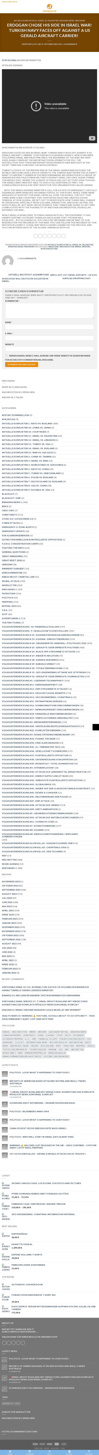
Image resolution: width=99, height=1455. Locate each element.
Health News (10, 1016)
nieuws (34, 1046)
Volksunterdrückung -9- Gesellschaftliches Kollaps (35, 631)
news (5, 1046)
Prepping (7, 602)
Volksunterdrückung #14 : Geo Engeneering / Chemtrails (37, 697)
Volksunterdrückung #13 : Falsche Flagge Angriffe (33, 693)
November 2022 (11, 931)
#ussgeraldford (49, 249)
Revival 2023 (9, 606)
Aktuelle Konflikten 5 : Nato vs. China (25, 469)
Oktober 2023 (10, 885)
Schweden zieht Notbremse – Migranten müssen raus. (43, 1103)
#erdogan (53, 247)
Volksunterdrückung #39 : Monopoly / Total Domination (37, 763)
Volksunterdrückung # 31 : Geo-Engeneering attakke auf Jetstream (44, 672)
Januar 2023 (9, 923)
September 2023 (11, 889)
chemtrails (29, 1035)
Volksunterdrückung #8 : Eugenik (23, 830)
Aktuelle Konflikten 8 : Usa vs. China (24, 485)
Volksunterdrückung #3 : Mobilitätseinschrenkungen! (36, 734)
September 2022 (11, 939)
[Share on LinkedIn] (54, 236)
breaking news (78, 1032)
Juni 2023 (7, 902)
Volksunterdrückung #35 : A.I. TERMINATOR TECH (31, 747)
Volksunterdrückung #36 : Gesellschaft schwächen (34, 751)
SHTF (5, 614)
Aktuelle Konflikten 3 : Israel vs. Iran (25, 460)
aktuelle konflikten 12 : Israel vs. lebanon (28, 440)
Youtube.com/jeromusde (56, 1056)
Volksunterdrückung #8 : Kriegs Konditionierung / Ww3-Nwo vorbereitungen (40, 835)
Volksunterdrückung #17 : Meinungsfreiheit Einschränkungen (40, 709)
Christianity (9, 514)
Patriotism (8, 593)
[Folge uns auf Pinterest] (23, 1343)
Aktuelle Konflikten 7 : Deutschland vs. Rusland (32, 481)
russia (91, 1046)
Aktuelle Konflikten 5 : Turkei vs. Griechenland (31, 473)
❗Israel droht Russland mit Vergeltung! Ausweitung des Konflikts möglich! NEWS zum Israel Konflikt (45, 1003)
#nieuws (86, 247)
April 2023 (8, 910)
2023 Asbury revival (58, 1032)
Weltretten (9, 859)
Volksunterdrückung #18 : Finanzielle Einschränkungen (37, 714)
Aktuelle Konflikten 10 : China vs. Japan (26, 427)
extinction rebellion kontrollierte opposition (32, 539)
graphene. (8, 1042)
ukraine (52, 1050)
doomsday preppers (13, 1039)
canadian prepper (12, 1035)
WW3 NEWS (80, 21)
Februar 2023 (10, 918)
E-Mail (9, 333)
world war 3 (9, 1053)
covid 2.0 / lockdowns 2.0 (17, 519)
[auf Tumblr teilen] (59, 236)
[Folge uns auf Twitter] (13, 1343)
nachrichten (76, 1042)
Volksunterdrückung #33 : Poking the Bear (28, 738)
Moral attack (10, 581)
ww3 (20, 1053)
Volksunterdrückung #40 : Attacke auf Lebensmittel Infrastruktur (44, 772)
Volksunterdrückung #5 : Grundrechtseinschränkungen (37, 813)
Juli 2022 (7, 948)
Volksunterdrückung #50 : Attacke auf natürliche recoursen (40, 817)
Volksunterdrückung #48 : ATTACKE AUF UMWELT (31, 805)
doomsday (78, 1035)
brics (5, 506)
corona (50, 1035)
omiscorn (68, 1046)
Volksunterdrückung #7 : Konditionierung (28, 826)
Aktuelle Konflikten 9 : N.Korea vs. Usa (26, 490)
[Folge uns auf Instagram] (9, 1343)
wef (67, 1050)
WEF (4, 855)
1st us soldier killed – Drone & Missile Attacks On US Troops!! (48, 1154)
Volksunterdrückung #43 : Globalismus (26, 784)
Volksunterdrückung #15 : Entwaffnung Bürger (32, 701)
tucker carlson (38, 1050)
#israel (6, 1032)
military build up (58, 1042)
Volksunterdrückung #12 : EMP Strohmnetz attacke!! (35, 689)
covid (60, 1035)
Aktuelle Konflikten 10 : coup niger (24, 431)
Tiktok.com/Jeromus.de (15, 1050)
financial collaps (48, 1039)
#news (78, 247)
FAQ (63, 1448)
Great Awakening (12, 556)
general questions (14, 552)
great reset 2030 (12, 560)
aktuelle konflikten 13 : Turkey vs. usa (26, 444)
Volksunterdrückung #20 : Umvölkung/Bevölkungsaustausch (41, 726)
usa (61, 1050)
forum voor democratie (72, 1039)
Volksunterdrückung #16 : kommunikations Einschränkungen (40, 705)
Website (9, 344)
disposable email (12, 987)
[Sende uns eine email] (18, 1343)
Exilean (6, 1010)
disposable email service (17, 1001)
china (40, 1035)
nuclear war (47, 1046)
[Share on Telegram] (63, 236)
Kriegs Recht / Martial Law (18, 577)
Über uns (38, 1448)
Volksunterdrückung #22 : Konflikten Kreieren (31, 730)
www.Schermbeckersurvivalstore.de (22, 1056)
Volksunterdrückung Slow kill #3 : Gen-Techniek (32, 851)
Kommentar (12, 301)
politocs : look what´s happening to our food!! (40, 1072)
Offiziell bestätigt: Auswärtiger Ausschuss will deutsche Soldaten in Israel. (25, 277)
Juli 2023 (7, 898)
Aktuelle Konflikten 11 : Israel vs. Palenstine (36, 21)
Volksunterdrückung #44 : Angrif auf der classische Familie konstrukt (46, 788)
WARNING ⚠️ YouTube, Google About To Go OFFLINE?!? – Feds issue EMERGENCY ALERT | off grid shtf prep (48, 1017)
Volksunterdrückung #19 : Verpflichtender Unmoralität (37, 718)
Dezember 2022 (10, 927)
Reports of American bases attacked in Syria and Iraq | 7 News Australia (48, 1082)
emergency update (13, 531)
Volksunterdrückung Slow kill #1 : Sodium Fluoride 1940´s (38, 843)
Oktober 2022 (10, 935)
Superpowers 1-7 (12, 618)
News (46, 1448)
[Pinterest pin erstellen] (49, 236)
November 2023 (11, 881)
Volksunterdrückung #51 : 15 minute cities (28, 821)
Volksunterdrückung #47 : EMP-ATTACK (26, 801)
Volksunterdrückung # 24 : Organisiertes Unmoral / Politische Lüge (44, 643)
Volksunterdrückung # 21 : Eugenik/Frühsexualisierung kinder (41, 635)
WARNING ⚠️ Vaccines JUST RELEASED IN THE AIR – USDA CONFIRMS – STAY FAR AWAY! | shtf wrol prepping (53, 1146)
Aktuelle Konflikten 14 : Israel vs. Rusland (28, 448)
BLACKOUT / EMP (11, 498)
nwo (58, 1046)
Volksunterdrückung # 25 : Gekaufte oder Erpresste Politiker (40, 647)
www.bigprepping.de (35, 1053)
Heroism (7, 564)
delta (68, 1035)
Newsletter (9, 585)
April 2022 (8, 960)
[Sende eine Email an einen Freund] (45, 236)
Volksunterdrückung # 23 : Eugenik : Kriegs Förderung (35, 639)
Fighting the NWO (13, 548)
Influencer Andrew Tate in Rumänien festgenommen (48, 995)
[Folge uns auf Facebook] (4, 1343)
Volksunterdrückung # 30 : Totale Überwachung (32, 668)
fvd (89, 1039)
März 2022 (8, 964)
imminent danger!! (13, 568)
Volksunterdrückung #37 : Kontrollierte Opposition (35, 755)
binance (7, 995)
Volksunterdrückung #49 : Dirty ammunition (30, 809)
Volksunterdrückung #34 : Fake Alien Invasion (30, 743)
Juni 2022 (7, 952)
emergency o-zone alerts (18, 527)
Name (8, 322)
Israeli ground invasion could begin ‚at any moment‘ (48, 1010)
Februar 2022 (10, 968)
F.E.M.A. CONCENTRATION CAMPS (20, 543)
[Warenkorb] (95, 8)
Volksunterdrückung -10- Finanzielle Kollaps (30, 626)
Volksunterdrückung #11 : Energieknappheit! (30, 684)
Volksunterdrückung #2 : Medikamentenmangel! (32, 722)
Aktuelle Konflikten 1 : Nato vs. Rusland (27, 423)
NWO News (8, 589)
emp (34, 1039)
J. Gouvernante (69, 44)
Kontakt (55, 1448)
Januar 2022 (9, 972)
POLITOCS (7, 597)
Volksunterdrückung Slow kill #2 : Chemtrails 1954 (34, 847)
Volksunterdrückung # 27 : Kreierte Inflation (30, 655)
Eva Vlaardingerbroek (16, 535)
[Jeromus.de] (49, 8)
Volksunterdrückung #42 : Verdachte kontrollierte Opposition (42, 780)
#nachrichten (67, 247)
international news (36, 1042)
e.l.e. (27, 1039)
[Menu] (3, 8)
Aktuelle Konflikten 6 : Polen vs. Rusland (27, 477)
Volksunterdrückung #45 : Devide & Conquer (29, 792)
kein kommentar (12, 572)
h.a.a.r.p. (19, 1042)
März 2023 (8, 914)
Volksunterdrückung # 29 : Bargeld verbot (29, 664)
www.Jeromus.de (57, 1053)
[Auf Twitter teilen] (40, 236)
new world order (19, 1046)
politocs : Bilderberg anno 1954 (29, 1111)
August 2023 (9, 894)
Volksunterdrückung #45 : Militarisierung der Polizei (35, 796)
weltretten (77, 1050)
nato (88, 1042)
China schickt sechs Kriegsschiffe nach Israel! (38, 1128)
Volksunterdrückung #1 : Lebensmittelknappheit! (33, 680)
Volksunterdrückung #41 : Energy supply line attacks (35, 776)
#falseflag (8, 419)
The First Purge (11, 622)
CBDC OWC (8, 510)
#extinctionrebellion (15, 415)
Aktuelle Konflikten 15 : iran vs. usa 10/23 (27, 452)
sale (17, 1403)
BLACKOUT (8, 494)
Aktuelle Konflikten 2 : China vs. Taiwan (26, 456)
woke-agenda (10, 864)
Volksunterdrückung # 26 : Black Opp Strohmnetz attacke (38, 651)
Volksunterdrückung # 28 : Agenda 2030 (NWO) (30, 660)
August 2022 (9, 943)
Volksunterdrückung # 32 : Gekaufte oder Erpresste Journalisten (43, 676)
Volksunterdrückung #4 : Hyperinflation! (28, 767)
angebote (8, 1403)
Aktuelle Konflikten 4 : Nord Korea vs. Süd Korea (32, 465)
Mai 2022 (7, 956)
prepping (80, 1046)
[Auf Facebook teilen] (35, 236)
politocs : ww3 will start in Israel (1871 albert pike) (42, 1137)
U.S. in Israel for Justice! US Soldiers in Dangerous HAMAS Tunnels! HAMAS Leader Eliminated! (45, 988)
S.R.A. (5, 610)
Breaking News (66, 21)
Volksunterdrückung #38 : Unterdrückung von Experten (37, 759)
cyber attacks (11, 523)
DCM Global (9, 60)
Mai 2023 (7, 906)
